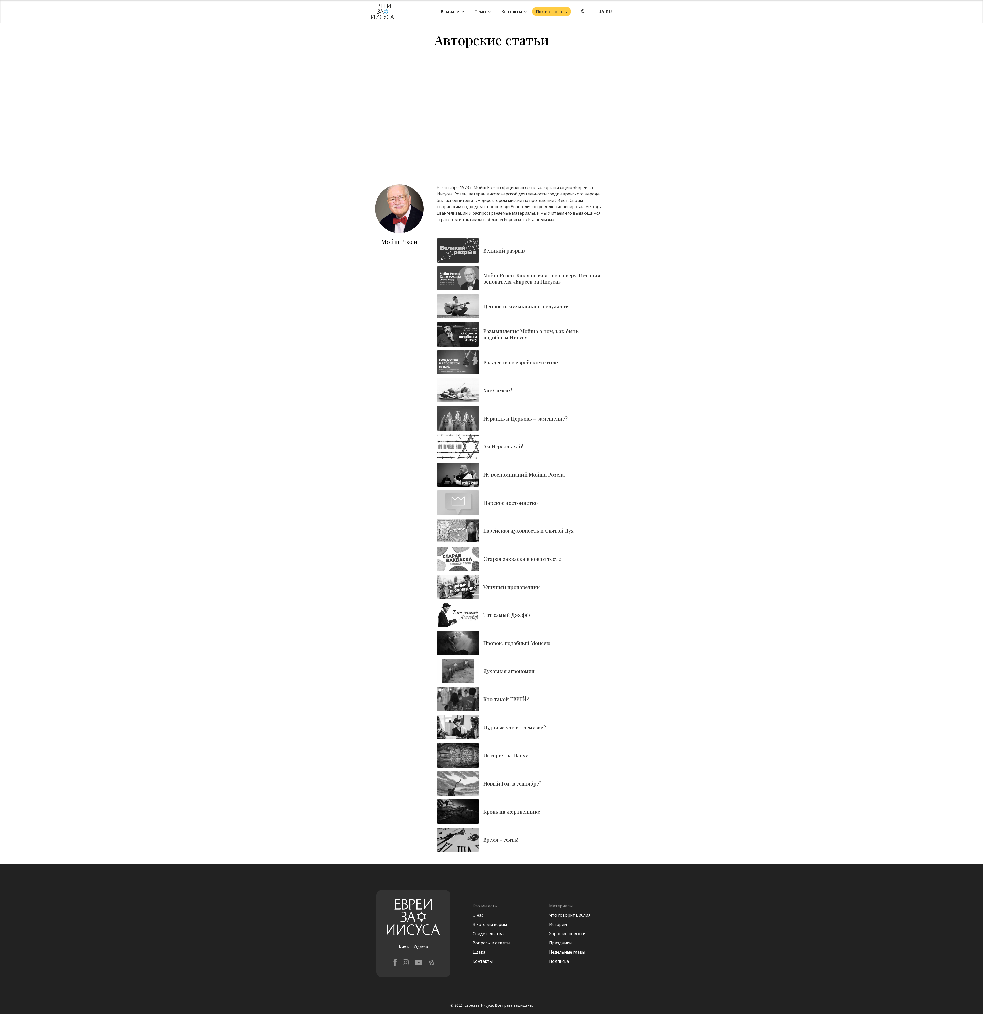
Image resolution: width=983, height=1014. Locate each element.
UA (601, 11)
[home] (382, 11)
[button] (452, 11)
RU (609, 11)
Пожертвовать (551, 11)
